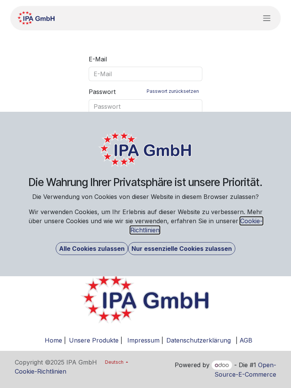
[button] (92, 248)
